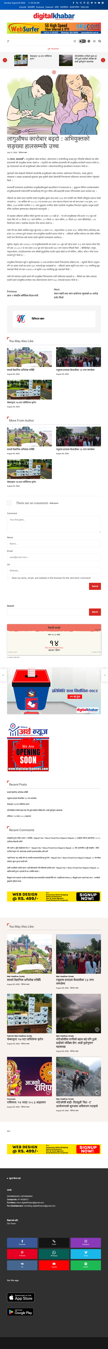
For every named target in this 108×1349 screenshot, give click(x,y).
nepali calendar (14, 657)
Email (10, 551)
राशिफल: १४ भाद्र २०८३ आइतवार (19, 816)
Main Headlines (13, 976)
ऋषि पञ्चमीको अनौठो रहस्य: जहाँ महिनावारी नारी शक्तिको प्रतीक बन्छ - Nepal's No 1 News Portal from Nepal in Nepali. (51, 868)
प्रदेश (57, 7)
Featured (49, 7)
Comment (12, 513)
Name (10, 537)
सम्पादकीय (31, 7)
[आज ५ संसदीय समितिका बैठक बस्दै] (3, 675)
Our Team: (11, 1223)
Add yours (54, 503)
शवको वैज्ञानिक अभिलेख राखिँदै (20, 369)
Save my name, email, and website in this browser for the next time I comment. (51, 578)
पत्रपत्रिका (64, 7)
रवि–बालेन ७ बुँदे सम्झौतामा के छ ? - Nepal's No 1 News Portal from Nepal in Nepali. (39, 848)
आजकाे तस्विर (74, 7)
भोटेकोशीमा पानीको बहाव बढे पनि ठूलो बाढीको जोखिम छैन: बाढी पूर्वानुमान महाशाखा (83, 58)
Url (8, 564)
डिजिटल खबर (23, 152)
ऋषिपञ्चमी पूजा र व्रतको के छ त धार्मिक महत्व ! (23, 871)
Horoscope (11, 1099)
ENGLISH (85, 7)
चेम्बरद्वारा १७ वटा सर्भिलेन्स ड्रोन (38, 57)
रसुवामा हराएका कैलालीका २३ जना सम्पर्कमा (75, 369)
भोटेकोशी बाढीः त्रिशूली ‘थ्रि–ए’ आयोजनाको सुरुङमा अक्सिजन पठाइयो (77, 1104)
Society (22, 976)
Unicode (22, 7)
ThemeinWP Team (26, 1344)
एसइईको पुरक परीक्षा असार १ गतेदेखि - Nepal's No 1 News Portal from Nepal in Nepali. (40, 838)
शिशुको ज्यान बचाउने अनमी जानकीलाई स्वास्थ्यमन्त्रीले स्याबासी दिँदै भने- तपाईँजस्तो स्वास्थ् (38, 878)
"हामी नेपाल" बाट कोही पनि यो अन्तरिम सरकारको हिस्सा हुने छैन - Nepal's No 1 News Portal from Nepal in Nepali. (49, 858)
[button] (5, 60)
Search (10, 606)
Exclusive (40, 7)
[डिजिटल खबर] (21, 319)
